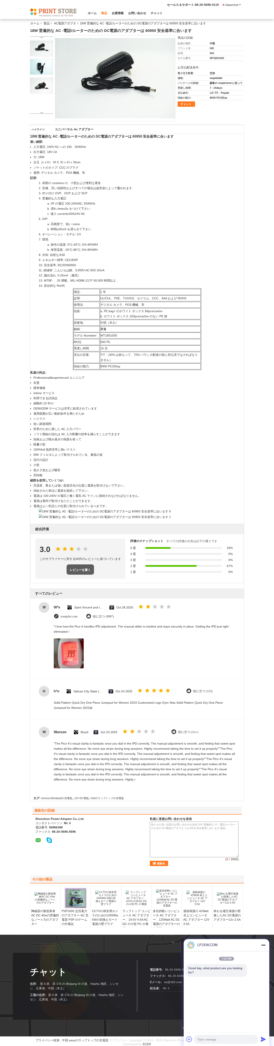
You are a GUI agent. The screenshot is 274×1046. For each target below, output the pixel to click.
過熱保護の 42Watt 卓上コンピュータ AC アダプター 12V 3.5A (196, 917)
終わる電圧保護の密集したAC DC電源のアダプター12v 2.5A (227, 915)
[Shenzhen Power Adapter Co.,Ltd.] (53, 12)
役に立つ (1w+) (188, 732)
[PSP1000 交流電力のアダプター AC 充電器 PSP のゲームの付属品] (76, 898)
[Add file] (189, 1039)
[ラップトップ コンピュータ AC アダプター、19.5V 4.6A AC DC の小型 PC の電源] (136, 898)
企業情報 (118, 13)
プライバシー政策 (48, 1040)
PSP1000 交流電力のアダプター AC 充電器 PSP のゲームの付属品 (75, 917)
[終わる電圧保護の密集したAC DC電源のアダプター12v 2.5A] (228, 898)
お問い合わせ (137, 13)
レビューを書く (80, 569)
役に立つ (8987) (103, 616)
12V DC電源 (81, 798)
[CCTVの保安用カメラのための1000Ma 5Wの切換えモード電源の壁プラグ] (106, 898)
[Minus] (263, 945)
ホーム (92, 13)
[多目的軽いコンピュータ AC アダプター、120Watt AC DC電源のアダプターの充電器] (167, 898)
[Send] (263, 1039)
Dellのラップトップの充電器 (107, 798)
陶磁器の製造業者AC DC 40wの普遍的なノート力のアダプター (45, 917)
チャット (157, 13)
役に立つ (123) (203, 691)
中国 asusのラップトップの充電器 (85, 1040)
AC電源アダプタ (65, 23)
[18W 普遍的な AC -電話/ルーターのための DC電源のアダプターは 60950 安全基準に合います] (41, 48)
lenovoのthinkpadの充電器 (56, 798)
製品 (104, 13)
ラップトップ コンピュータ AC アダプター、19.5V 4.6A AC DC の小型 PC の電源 (136, 919)
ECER (147, 1044)
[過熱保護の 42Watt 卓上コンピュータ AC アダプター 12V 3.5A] (197, 898)
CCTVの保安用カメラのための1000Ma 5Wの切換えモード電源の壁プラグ (105, 917)
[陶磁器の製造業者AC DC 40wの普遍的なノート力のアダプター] (45, 898)
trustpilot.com (69, 616)
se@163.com (173, 982)
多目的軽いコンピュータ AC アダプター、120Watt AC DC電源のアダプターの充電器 (166, 919)
